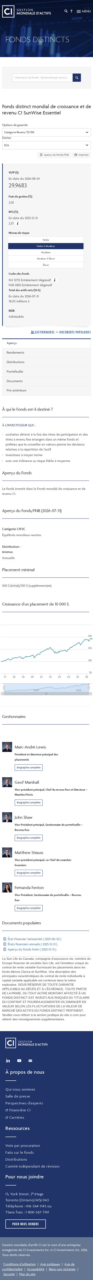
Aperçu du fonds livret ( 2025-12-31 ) (31, 949)
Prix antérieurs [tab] (16, 390)
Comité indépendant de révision (32, 1166)
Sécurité (9, 1274)
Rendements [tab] (15, 352)
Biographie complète (28, 767)
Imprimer (83, 154)
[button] (17, 223)
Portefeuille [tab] (15, 371)
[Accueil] (26, 11)
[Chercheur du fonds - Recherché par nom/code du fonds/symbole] (77, 78)
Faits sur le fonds (19, 1152)
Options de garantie (15, 125)
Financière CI (19, 1110)
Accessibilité (35, 1269)
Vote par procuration (22, 1145)
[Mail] (30, 1061)
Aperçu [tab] (12, 343)
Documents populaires (75, 332)
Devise (6, 137)
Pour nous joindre (25, 1224)
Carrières (16, 1117)
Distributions (16, 1159)
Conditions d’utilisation (19, 1264)
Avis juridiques (50, 1264)
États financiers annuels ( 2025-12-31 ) (32, 944)
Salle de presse (17, 1096)
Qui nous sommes (20, 1089)
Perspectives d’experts (24, 1103)
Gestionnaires (45, 332)
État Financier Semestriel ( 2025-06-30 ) (34, 939)
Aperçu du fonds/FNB (56, 154)
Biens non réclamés (62, 1269)
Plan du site (27, 1274)
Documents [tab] (15, 381)
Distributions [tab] (15, 362)
